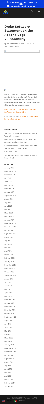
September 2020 (10, 359)
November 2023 (10, 227)
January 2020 (9, 386)
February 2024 (9, 216)
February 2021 (9, 341)
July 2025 (7, 178)
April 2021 (7, 334)
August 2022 (8, 279)
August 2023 (8, 237)
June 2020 (8, 369)
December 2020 (10, 348)
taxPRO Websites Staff (15, 44)
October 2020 (9, 355)
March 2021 (8, 338)
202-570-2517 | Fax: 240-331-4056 (23, 3)
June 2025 (8, 182)
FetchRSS (22, 116)
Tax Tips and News (11, 46)
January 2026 (9, 168)
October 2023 (9, 230)
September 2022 (10, 275)
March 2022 (8, 296)
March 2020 (8, 379)
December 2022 (10, 265)
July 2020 (7, 366)
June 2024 (8, 206)
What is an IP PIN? (11, 152)
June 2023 (8, 244)
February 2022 (9, 300)
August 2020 (8, 362)
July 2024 (7, 203)
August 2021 (8, 320)
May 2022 (7, 289)
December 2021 (10, 307)
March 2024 (8, 213)
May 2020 (7, 373)
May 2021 (7, 331)
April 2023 (7, 251)
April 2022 (7, 293)
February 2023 (9, 258)
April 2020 (7, 376)
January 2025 (9, 192)
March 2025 (8, 185)
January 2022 (9, 303)
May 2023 (7, 248)
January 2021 (9, 345)
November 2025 (10, 175)
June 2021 (8, 327)
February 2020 (9, 383)
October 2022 (9, 272)
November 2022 (10, 268)
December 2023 (10, 223)
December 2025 (10, 171)
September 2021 (10, 317)
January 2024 (9, 220)
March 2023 (8, 255)
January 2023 (9, 261)
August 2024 (8, 199)
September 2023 (10, 234)
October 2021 (9, 314)
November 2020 (10, 352)
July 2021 (7, 324)
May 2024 (7, 209)
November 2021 (10, 310)
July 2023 (7, 241)
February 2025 (9, 189)
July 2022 (7, 282)
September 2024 (10, 195)
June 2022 (8, 286)
